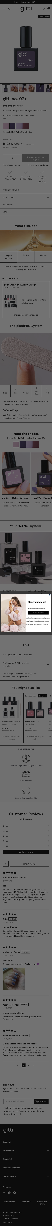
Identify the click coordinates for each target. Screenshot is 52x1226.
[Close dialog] (49, 594)
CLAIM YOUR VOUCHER (38, 612)
